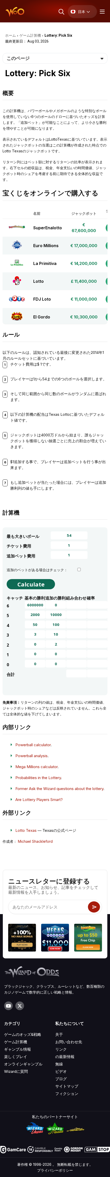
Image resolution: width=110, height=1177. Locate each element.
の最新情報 (64, 1056)
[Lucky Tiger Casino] (88, 938)
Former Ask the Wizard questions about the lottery (59, 788)
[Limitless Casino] (22, 938)
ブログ (61, 1078)
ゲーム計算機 (15, 1041)
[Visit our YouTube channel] (8, 1005)
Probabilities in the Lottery (38, 777)
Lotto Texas (26, 830)
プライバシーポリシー (55, 1170)
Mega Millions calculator (36, 766)
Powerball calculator (33, 744)
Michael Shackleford (35, 841)
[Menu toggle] (101, 11)
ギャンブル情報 (17, 1049)
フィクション (66, 1093)
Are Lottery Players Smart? (39, 799)
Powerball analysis (31, 755)
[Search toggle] (61, 11)
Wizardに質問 (16, 1071)
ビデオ (61, 1071)
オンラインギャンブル (23, 1064)
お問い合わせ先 (68, 1041)
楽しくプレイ (15, 1056)
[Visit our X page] (19, 1005)
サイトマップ (66, 1086)
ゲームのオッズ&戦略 (22, 1034)
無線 (59, 1064)
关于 (59, 1034)
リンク (61, 1049)
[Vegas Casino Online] (55, 938)
